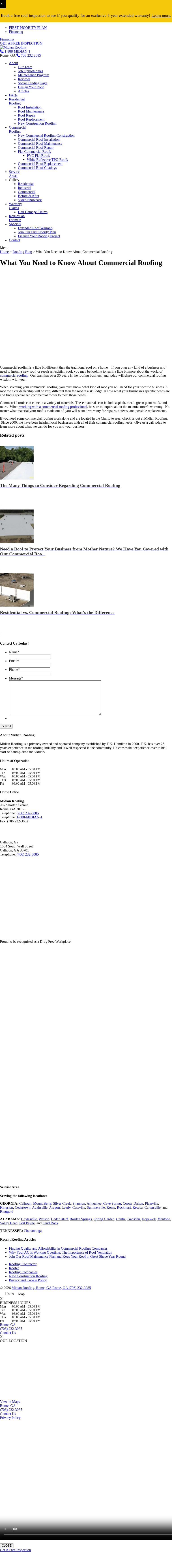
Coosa (127, 1203)
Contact (14, 240)
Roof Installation (29, 107)
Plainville (151, 1203)
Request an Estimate (17, 218)
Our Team (25, 67)
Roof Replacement (31, 119)
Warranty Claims (15, 206)
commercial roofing (14, 375)
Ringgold (6, 1211)
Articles (23, 91)
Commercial (26, 192)
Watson (44, 1219)
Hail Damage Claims (32, 212)
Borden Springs (81, 1219)
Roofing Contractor (23, 1264)
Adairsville (39, 1207)
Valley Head (8, 1223)
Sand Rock (50, 1223)
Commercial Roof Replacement (40, 164)
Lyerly (66, 1207)
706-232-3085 (30, 55)
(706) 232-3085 (28, 813)
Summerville (96, 1207)
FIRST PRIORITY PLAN (28, 28)
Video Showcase (30, 200)
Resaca (138, 1207)
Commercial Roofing (17, 129)
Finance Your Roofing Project (39, 236)
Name (14, 652)
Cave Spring (112, 1203)
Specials (15, 224)
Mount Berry (42, 1203)
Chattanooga (33, 1231)
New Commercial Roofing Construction (46, 135)
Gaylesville (29, 1219)
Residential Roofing (17, 101)
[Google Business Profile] (19, 830)
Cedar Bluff (59, 1219)
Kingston (6, 1207)
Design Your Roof (31, 87)
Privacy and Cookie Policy (28, 1280)
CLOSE (7, 1545)
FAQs (13, 95)
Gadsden (133, 1219)
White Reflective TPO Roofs (47, 159)
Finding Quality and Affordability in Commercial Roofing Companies (58, 1248)
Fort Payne (27, 1223)
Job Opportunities (30, 71)
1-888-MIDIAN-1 (17, 51)
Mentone (163, 1219)
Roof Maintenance (31, 111)
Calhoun (25, 1203)
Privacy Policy (10, 1418)
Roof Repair (26, 115)
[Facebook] (3, 830)
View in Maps (10, 1401)
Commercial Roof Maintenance (40, 143)
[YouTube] (11, 830)
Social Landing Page (32, 83)
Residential (26, 184)
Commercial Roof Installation (39, 139)
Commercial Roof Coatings (37, 168)
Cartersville (152, 1207)
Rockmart (124, 1207)
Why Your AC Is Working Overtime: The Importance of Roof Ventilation (60, 1252)
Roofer (14, 1268)
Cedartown (22, 1207)
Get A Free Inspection (15, 1550)
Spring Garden (104, 1219)
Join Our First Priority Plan (37, 232)
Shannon (79, 1203)
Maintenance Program (33, 75)
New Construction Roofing (37, 123)
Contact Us (8, 1333)
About (13, 63)
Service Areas (14, 174)
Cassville (78, 1207)
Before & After (28, 196)
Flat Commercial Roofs (34, 151)
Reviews (24, 79)
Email (14, 661)
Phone (14, 669)
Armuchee (94, 1203)
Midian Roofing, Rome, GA (32, 1288)
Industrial (24, 188)
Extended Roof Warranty (35, 228)
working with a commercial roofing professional (53, 407)
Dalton (138, 1203)
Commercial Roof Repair (36, 147)
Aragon (54, 1207)
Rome (111, 1207)
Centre (121, 1219)
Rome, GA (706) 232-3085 (71, 1288)
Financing (16, 32)
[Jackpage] (27, 830)
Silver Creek (62, 1203)
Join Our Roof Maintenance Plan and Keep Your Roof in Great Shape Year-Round (67, 1256)
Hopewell (149, 1219)
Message (16, 678)
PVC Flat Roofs (38, 155)
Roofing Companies (23, 1272)
